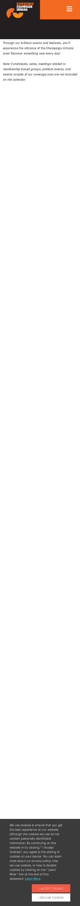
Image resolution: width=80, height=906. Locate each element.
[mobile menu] (69, 9)
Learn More (32, 879)
